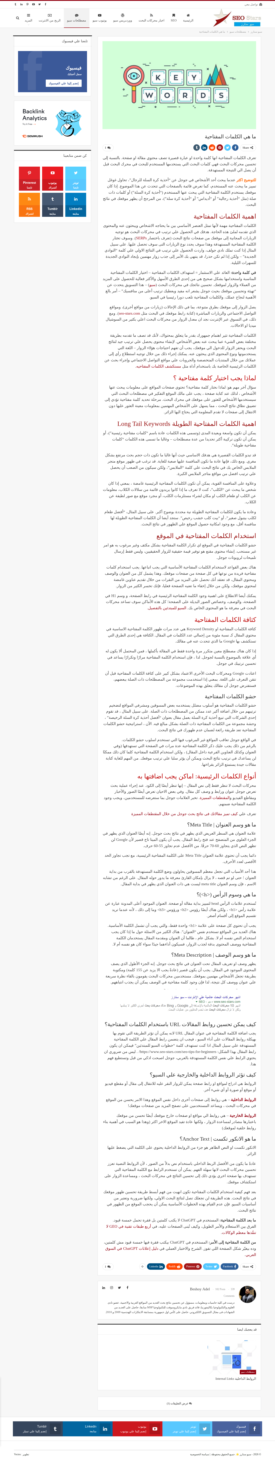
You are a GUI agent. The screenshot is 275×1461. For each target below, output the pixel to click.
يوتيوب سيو (100, 20)
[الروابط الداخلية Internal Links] (232, 1357)
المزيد (28, 20)
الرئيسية (188, 20)
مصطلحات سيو (76, 20)
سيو (152, 285)
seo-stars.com (129, 313)
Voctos (17, 1454)
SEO (174, 20)
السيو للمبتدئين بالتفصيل (167, 608)
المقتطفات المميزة (215, 798)
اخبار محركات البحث (151, 20)
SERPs (141, 238)
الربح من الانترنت (50, 20)
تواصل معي (251, 4)
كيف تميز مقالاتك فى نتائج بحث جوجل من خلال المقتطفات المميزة (184, 814)
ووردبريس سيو (122, 20)
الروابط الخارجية (243, 1115)
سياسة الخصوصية (199, 1454)
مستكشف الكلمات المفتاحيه (158, 366)
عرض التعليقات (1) (178, 1403)
